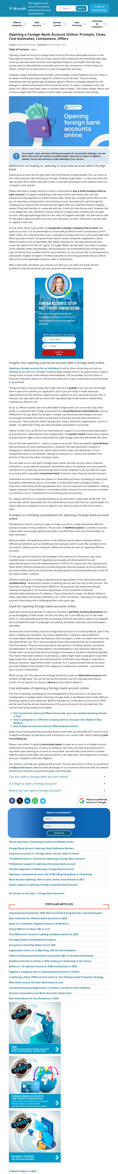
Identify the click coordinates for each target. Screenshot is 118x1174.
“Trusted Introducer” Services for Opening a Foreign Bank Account (47, 858)
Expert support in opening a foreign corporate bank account (43, 884)
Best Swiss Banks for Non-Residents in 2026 (34, 998)
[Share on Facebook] (12, 800)
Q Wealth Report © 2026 (23, 1171)
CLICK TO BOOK (59, 353)
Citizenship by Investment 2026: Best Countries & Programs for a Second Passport (55, 913)
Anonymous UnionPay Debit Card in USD (32, 945)
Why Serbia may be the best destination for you (36, 982)
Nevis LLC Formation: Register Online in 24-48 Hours (39, 923)
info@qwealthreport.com (23, 767)
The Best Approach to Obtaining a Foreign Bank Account (41, 869)
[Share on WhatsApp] (35, 800)
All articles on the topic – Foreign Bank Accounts (36, 893)
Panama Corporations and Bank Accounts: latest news (40, 993)
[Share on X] (20, 800)
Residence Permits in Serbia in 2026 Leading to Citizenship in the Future (50, 961)
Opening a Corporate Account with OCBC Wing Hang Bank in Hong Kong (50, 874)
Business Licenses (57, 24)
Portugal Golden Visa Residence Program (32, 939)
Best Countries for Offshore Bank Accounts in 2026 (38, 918)
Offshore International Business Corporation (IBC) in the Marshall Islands (51, 955)
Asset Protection (77, 24)
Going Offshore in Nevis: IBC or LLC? (29, 929)
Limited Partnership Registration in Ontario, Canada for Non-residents (49, 987)
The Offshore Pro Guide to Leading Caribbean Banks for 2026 (43, 934)
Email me (59, 833)
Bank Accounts (37, 24)
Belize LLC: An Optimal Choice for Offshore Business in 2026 (43, 966)
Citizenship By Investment (97, 24)
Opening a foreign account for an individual (34, 368)
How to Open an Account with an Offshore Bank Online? (45, 726)
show (33, 49)
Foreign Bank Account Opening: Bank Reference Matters (41, 848)
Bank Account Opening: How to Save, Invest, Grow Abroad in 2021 (46, 879)
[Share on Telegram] (42, 800)
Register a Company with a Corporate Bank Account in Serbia (44, 971)
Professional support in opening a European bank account (42, 863)
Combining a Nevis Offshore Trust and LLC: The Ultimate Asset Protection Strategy (56, 977)
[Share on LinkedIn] (27, 800)
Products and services (99, 8)
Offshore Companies (17, 24)
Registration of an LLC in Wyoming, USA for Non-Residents (42, 950)
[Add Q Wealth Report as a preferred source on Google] (93, 801)
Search (81, 8)
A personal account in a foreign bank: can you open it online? (44, 853)
